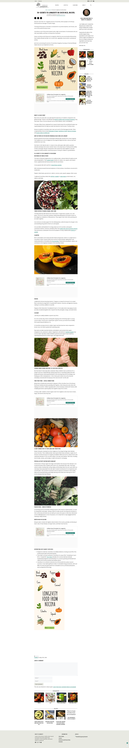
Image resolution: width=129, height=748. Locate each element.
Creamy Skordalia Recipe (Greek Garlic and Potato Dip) (39, 723)
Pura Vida (49, 557)
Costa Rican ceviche (56, 165)
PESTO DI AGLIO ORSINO (62, 702)
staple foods (50, 160)
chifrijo (53, 176)
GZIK (50, 702)
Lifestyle (66, 5)
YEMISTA (39, 702)
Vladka (36, 657)
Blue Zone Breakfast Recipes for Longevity (89, 102)
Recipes (57, 5)
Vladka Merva (62, 14)
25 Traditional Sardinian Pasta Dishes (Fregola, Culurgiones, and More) (60, 723)
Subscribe (40, 1)
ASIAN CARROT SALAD (72, 702)
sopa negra (63, 176)
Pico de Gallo (55, 241)
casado (57, 176)
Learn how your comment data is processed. (64, 687)
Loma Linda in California (42, 132)
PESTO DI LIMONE (90, 64)
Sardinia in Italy (63, 131)
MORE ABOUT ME (82, 45)
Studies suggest (70, 332)
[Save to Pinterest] (38, 18)
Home (46, 9)
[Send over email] (41, 18)
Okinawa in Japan (53, 131)
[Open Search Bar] (91, 5)
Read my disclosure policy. (61, 15)
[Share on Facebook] (35, 18)
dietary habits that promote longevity (65, 119)
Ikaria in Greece (72, 131)
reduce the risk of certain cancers (68, 228)
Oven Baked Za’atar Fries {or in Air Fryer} (89, 86)
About (36, 1)
